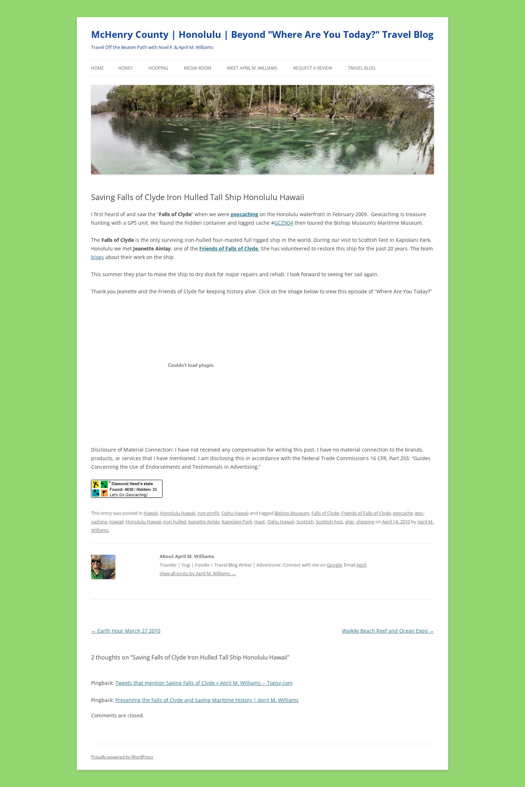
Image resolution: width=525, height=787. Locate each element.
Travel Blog (361, 68)
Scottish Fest (329, 521)
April (361, 565)
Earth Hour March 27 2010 (125, 630)
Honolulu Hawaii (177, 513)
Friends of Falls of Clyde (366, 513)
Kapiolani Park (237, 521)
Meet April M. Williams (252, 68)
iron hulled (174, 521)
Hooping (158, 68)
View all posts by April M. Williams (198, 573)
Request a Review (312, 68)
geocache (403, 513)
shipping (365, 521)
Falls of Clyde (325, 513)
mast (259, 521)
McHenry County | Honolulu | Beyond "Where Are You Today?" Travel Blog (262, 34)
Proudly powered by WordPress (122, 757)
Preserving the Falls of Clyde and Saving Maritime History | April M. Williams (207, 700)
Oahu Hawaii (235, 513)
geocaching (244, 214)
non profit (208, 513)
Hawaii (151, 513)
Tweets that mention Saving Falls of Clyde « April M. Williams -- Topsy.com (203, 682)
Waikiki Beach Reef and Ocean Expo (388, 630)
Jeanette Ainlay (204, 521)
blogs (97, 257)
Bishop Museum (292, 513)
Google (334, 565)
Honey (125, 68)
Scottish (305, 521)
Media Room (197, 68)
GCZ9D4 (283, 222)
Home (97, 68)
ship (349, 521)
